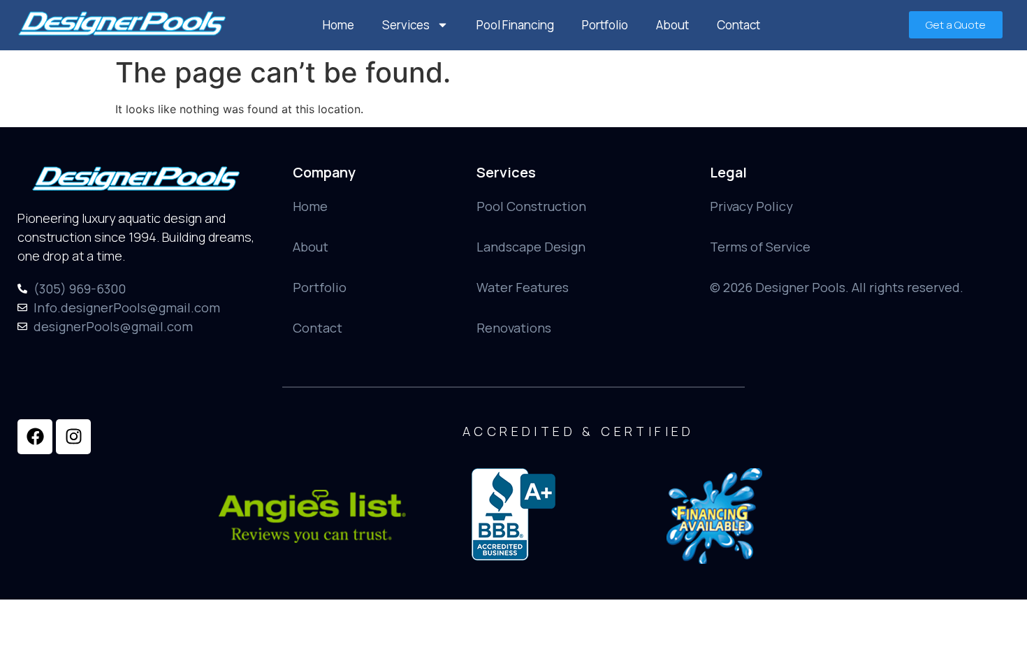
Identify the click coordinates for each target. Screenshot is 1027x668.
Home (338, 25)
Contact (738, 25)
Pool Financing (515, 25)
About (672, 25)
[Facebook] (34, 436)
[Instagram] (73, 436)
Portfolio (605, 25)
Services (406, 25)
